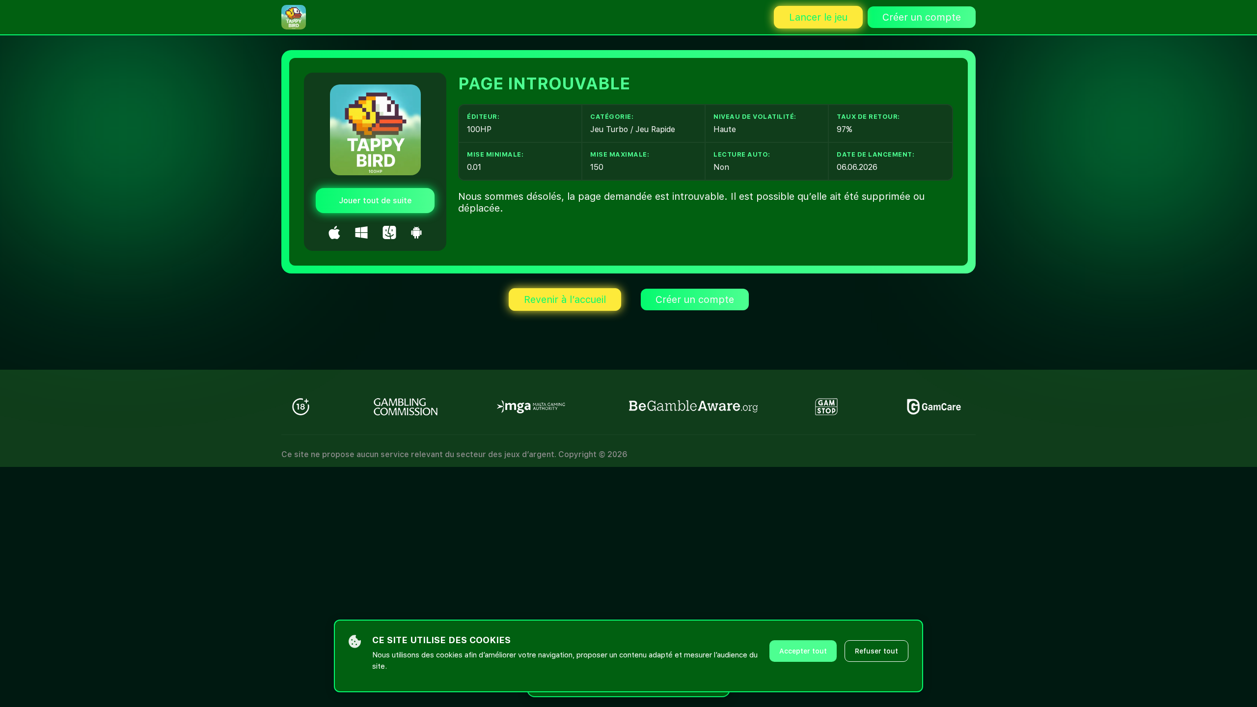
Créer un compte (921, 17)
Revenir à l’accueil (565, 299)
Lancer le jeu (818, 17)
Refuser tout (876, 651)
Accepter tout (803, 651)
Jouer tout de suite (375, 200)
